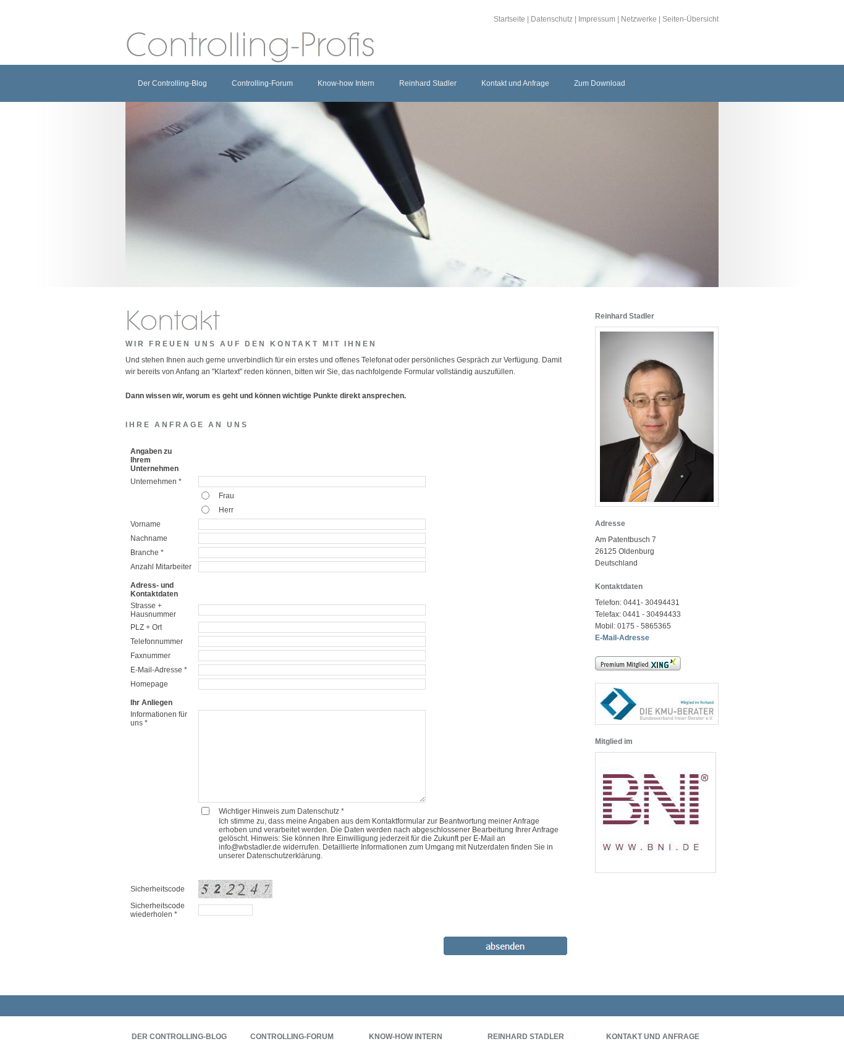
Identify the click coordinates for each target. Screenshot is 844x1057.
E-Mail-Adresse (622, 637)
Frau (226, 495)
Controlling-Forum (262, 83)
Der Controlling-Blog (172, 83)
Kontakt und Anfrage (515, 83)
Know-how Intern (346, 83)
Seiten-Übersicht (690, 19)
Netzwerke (639, 19)
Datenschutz (552, 19)
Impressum (596, 19)
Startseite (509, 19)
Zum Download (599, 83)
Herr (226, 510)
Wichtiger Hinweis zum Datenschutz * (281, 811)
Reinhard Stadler (428, 83)
